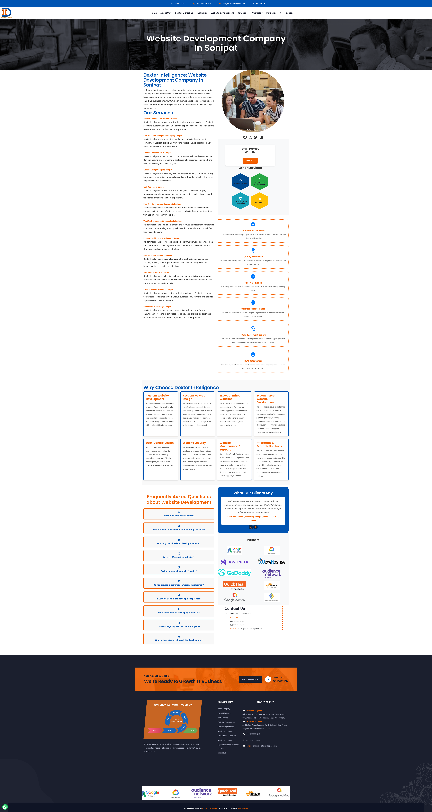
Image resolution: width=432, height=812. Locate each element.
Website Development (222, 12)
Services (241, 12)
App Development (225, 731)
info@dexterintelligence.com (234, 3)
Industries (202, 12)
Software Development (227, 736)
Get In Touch (250, 161)
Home (154, 12)
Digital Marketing (184, 12)
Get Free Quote (249, 679)
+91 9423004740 (178, 3)
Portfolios (271, 12)
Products (256, 12)
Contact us (222, 753)
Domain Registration (226, 727)
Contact (290, 12)
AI (281, 12)
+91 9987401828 (204, 3)
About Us (165, 12)
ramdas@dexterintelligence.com (246, 628)
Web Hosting (223, 718)
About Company (224, 709)
